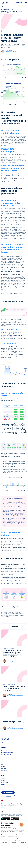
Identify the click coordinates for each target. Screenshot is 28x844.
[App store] (15, 818)
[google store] (5, 818)
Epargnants (8, 9)
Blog (2, 9)
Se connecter (19, 2)
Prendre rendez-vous (8, 792)
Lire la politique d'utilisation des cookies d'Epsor (10, 838)
